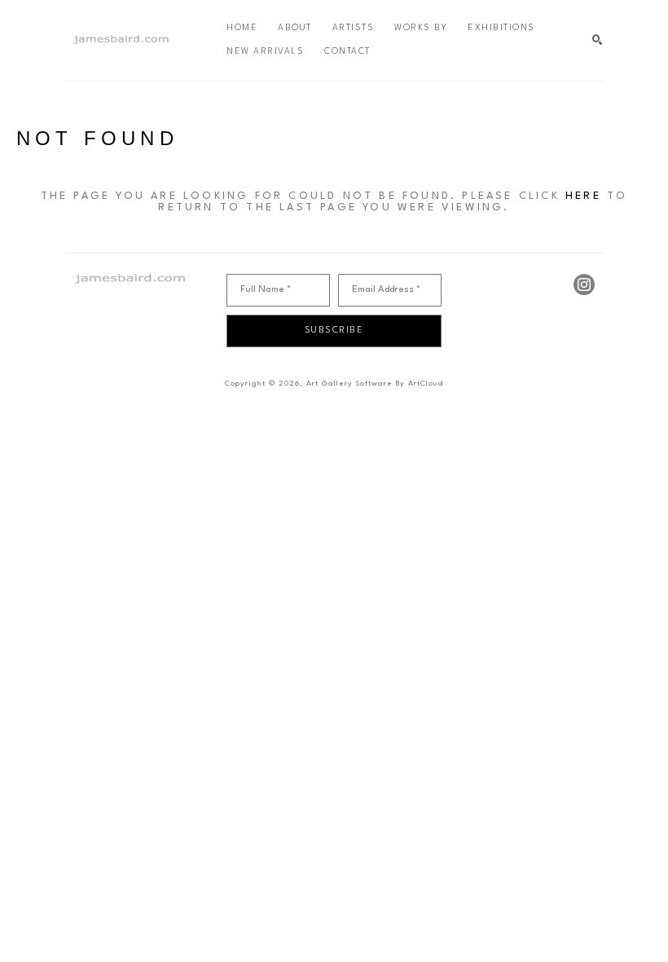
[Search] (597, 40)
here (583, 196)
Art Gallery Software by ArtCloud (374, 383)
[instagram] (584, 284)
